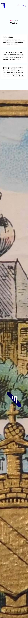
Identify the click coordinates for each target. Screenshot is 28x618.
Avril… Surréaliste (8, 37)
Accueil (11, 20)
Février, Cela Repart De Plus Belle (12, 52)
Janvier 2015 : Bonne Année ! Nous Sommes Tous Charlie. (13, 68)
